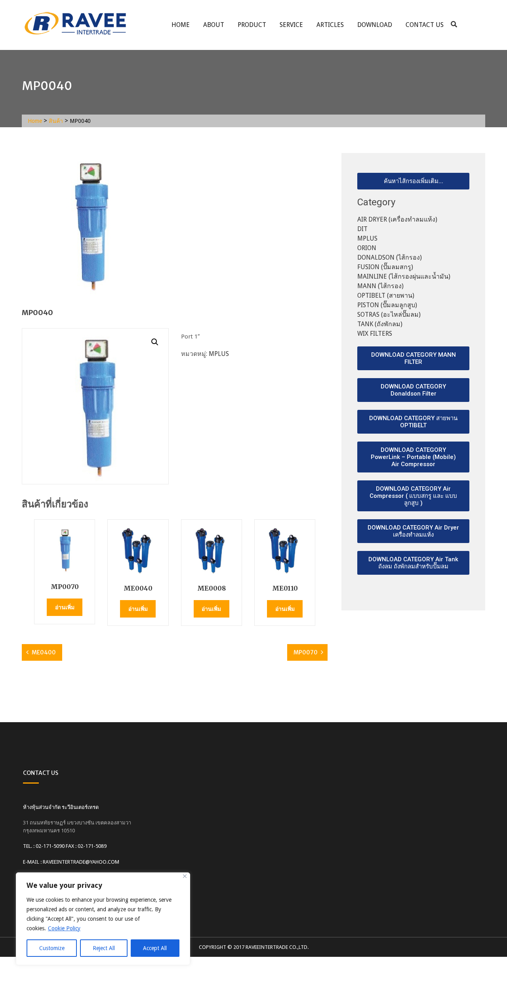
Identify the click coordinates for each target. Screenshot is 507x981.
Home (181, 25)
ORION (366, 248)
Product (252, 25)
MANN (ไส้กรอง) (380, 286)
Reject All (104, 948)
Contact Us (425, 25)
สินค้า (56, 121)
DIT (362, 229)
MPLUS (219, 354)
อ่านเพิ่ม (64, 607)
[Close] (185, 876)
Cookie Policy (64, 928)
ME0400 (44, 652)
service (291, 25)
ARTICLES (330, 25)
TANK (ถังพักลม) (379, 324)
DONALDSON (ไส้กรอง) (389, 257)
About (213, 25)
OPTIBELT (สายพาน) (385, 295)
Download (374, 25)
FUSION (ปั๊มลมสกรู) (385, 267)
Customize (52, 948)
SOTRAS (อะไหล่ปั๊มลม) (389, 314)
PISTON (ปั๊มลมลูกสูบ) (387, 305)
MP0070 (306, 652)
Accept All (155, 948)
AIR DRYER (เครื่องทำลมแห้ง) (397, 219)
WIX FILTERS (374, 333)
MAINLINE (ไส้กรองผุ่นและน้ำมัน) (403, 276)
